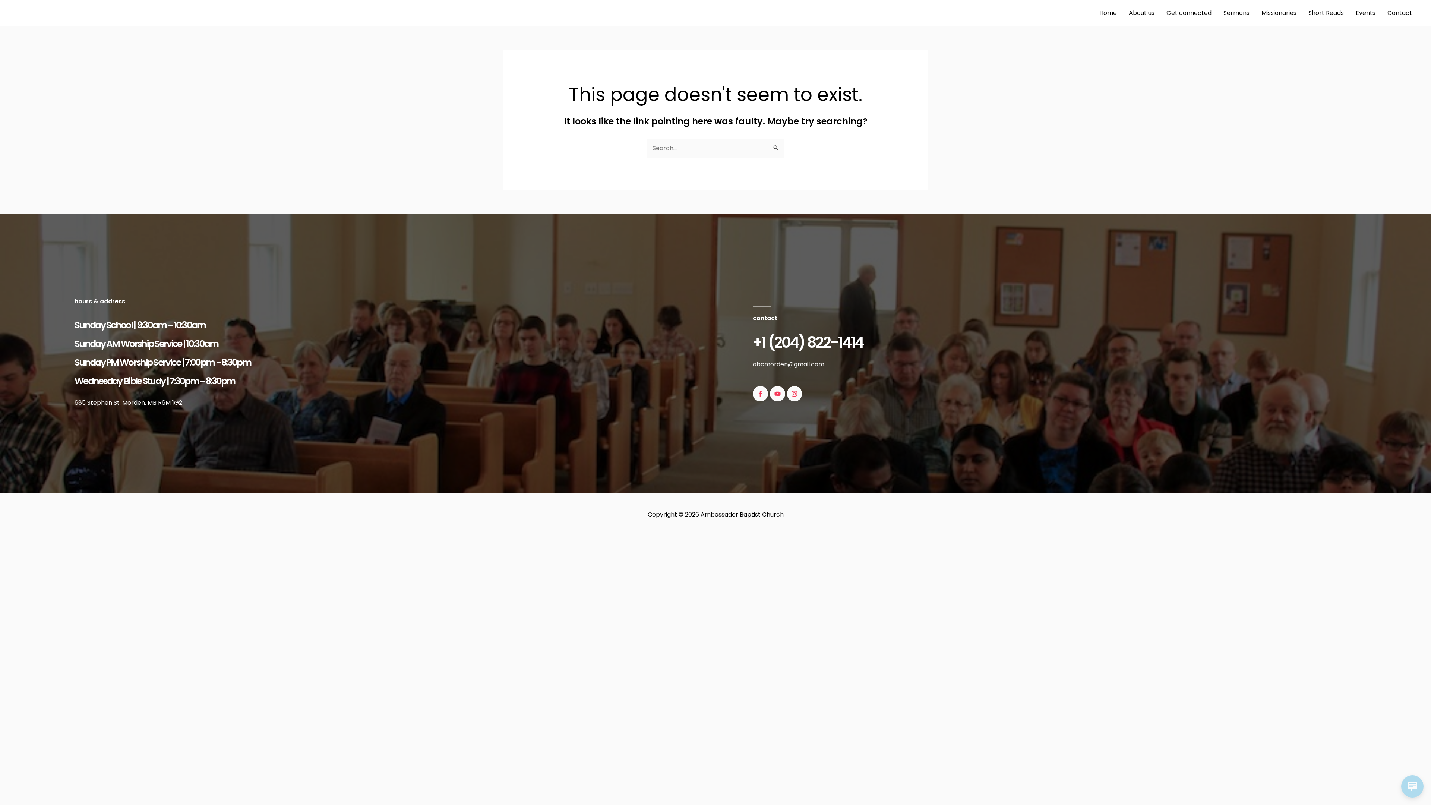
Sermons (1236, 13)
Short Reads (1326, 13)
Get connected (1189, 13)
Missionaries (1278, 13)
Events (1365, 13)
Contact (1399, 13)
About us (1141, 13)
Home (1108, 13)
